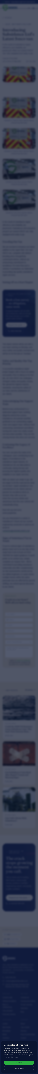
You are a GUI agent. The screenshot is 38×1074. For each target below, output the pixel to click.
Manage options (19, 1068)
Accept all (19, 1062)
